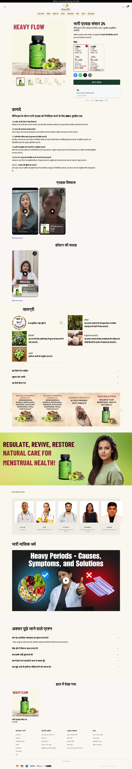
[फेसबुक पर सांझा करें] (75, 75)
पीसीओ (48, 14)
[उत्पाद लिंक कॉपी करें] (90, 75)
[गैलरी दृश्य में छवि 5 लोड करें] (57, 82)
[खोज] (5, 7)
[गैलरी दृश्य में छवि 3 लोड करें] (39, 82)
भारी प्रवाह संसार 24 (19, 719)
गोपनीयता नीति (70, 741)
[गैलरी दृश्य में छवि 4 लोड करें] (48, 82)
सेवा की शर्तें (70, 744)
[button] (66, 371)
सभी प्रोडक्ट (19, 751)
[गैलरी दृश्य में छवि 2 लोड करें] (30, 82)
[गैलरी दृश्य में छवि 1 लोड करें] (21, 82)
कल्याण (63, 14)
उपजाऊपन (18, 735)
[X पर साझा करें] (85, 75)
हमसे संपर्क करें (44, 741)
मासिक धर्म (55, 14)
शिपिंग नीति (69, 738)
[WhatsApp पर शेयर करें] (80, 75)
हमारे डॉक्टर (18, 748)
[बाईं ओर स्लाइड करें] (14, 82)
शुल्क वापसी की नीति (103, 766)
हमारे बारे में (44, 738)
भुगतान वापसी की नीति (72, 735)
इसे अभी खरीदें (96, 82)
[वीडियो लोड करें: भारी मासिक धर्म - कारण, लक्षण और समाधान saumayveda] (66, 580)
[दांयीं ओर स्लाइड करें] (64, 82)
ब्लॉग (17, 754)
